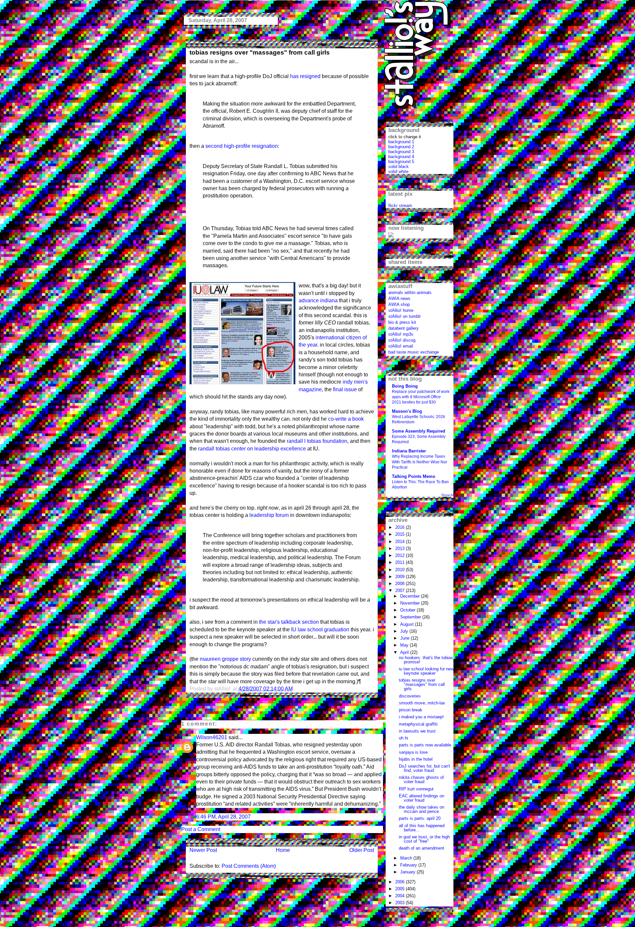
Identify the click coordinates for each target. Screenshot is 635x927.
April (405, 652)
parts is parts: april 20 (420, 818)
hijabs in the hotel (416, 759)
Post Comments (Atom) (249, 866)
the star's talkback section (289, 622)
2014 (400, 541)
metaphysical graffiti (418, 724)
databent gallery (403, 328)
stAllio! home (400, 310)
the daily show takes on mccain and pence (421, 809)
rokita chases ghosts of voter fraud (421, 779)
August (407, 624)
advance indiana (318, 300)
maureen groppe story (225, 659)
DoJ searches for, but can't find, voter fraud (424, 768)
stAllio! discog (401, 340)
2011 (400, 562)
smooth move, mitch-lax (422, 702)
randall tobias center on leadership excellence (252, 448)
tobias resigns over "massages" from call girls (260, 52)
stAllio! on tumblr (404, 316)
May (405, 645)
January (408, 871)
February (409, 865)
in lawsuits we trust (417, 731)
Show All (447, 495)
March (406, 858)
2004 (400, 895)
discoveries (410, 696)
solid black (398, 166)
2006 (400, 881)
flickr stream (400, 205)
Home (283, 850)
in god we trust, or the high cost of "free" (424, 839)
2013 (400, 548)
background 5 (401, 161)
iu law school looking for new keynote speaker (426, 671)
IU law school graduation (320, 629)
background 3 (401, 151)
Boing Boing (405, 386)
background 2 (401, 146)
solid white (398, 171)
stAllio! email (400, 346)
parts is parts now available (425, 744)
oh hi (403, 738)
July (404, 631)
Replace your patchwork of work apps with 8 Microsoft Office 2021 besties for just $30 (420, 396)
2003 (400, 902)
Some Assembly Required (418, 431)
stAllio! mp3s (400, 334)
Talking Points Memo (413, 476)
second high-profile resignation (241, 146)
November (410, 603)
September (411, 616)
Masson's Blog (407, 411)
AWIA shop (399, 304)
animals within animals (410, 292)
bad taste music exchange (413, 352)
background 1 (401, 141)
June (405, 638)
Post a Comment (200, 829)
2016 (400, 527)
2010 (400, 569)
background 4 (401, 156)
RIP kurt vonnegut (416, 788)
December (410, 596)
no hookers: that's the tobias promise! (426, 659)
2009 (400, 576)
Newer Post (203, 850)
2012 (400, 555)
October (408, 610)
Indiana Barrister (409, 450)
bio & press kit (402, 322)
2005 (400, 888)
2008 (400, 583)
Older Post (361, 850)
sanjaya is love (413, 752)
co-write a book (346, 419)
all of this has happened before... (421, 827)
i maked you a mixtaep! (421, 716)
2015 (400, 534)
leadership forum (269, 515)
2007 (400, 590)
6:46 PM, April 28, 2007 (223, 817)
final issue (345, 389)
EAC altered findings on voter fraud (421, 798)
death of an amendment (421, 848)
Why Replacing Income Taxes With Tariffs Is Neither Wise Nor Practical (419, 461)
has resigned (305, 76)
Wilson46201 (211, 737)
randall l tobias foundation (317, 441)
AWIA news (399, 298)
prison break (410, 709)
